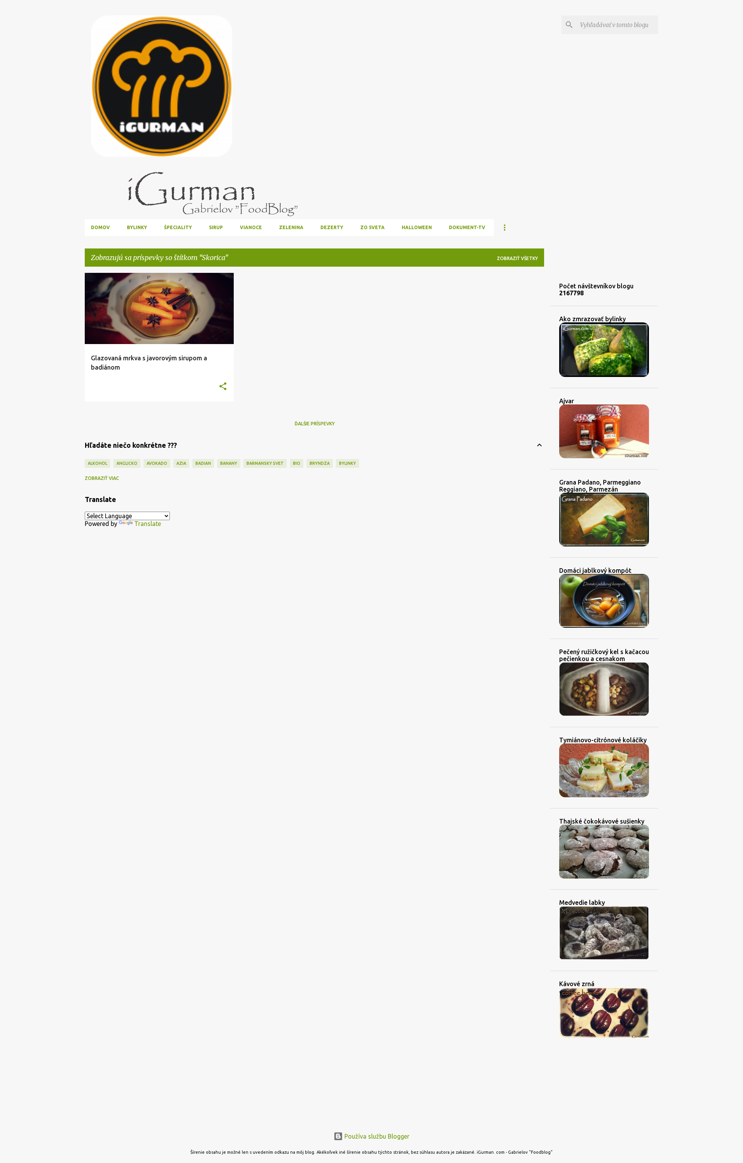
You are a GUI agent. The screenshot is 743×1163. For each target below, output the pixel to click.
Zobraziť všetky (517, 258)
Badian (203, 463)
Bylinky (137, 227)
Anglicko (126, 463)
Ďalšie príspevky (314, 423)
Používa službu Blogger (376, 1136)
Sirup (216, 227)
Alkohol (97, 463)
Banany (228, 463)
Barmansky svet (265, 463)
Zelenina (291, 227)
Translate (147, 523)
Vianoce (251, 227)
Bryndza (320, 463)
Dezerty (331, 227)
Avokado (157, 463)
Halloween (417, 227)
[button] (223, 387)
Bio (296, 463)
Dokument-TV (467, 227)
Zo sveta (372, 227)
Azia (181, 463)
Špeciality (178, 227)
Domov (100, 227)
